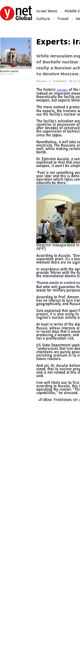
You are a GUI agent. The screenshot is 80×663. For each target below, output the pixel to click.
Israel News (46, 11)
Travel (62, 19)
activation (62, 90)
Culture (43, 19)
